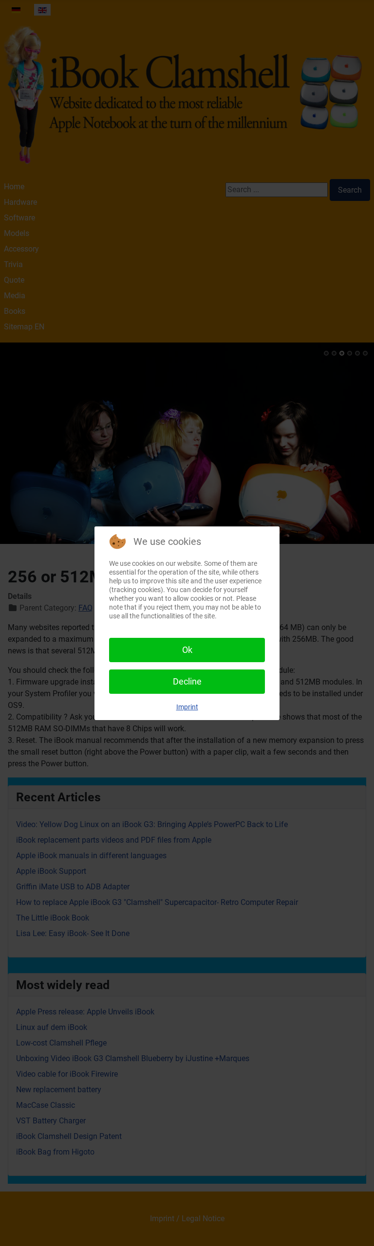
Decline (187, 681)
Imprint (187, 707)
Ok (187, 650)
